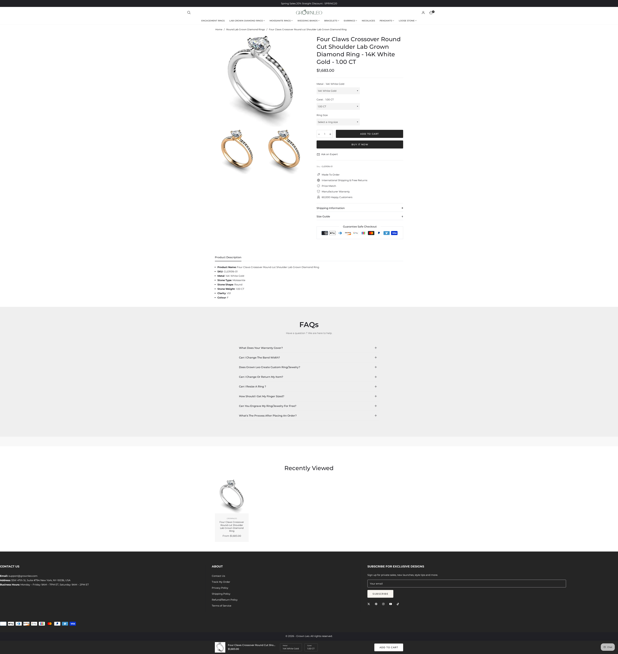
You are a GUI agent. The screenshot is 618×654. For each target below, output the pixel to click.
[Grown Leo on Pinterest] (377, 604)
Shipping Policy (221, 593)
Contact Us (218, 575)
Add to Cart (388, 647)
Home (218, 29)
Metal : (330, 83)
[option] (261, 81)
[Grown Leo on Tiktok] (399, 604)
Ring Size (322, 115)
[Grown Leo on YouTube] (391, 604)
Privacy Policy (220, 587)
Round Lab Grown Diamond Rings (245, 29)
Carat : (325, 99)
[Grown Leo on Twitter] (369, 604)
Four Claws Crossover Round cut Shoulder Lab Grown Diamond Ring (232, 526)
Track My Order (221, 581)
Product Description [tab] (228, 257)
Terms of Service (221, 605)
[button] (189, 12)
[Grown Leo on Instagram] (384, 604)
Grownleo (232, 518)
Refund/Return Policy (225, 599)
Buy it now (359, 144)
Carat (309, 646)
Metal (285, 646)
